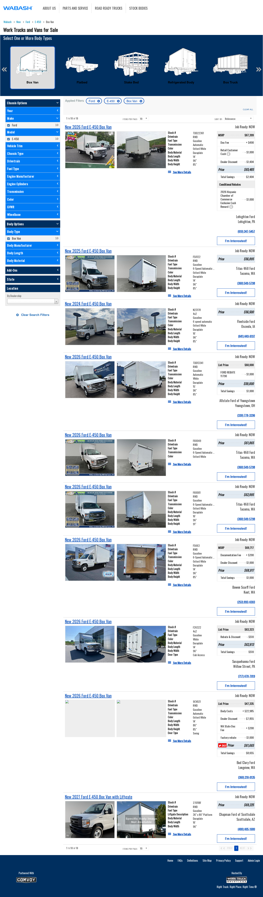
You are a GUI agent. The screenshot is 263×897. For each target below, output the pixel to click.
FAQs (180, 860)
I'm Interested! (236, 240)
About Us (49, 8)
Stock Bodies (138, 8)
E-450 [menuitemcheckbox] (15, 139)
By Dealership (14, 296)
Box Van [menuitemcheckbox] (16, 238)
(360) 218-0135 (246, 777)
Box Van (132, 101)
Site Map (207, 860)
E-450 (111, 101)
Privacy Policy (223, 860)
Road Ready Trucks (108, 8)
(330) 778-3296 (246, 415)
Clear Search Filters (34, 315)
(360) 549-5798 (246, 283)
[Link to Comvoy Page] (26, 880)
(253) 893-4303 (246, 602)
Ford (92, 101)
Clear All (248, 109)
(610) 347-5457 (246, 231)
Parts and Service (75, 8)
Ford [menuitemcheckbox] (14, 125)
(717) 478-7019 (246, 676)
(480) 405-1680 (246, 829)
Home (170, 860)
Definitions (192, 860)
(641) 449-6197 (246, 336)
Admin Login (254, 860)
